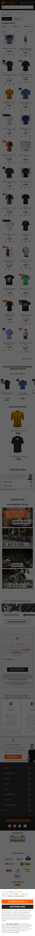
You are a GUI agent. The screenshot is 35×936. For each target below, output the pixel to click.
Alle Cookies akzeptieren (16, 901)
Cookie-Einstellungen (16, 896)
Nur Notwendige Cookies (17, 907)
